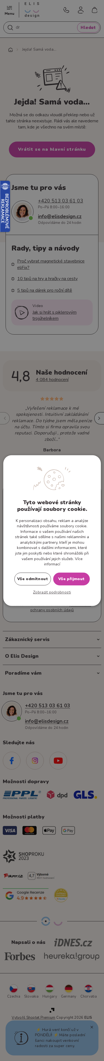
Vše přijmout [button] (71, 579)
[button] (52, 592)
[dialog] (52, 530)
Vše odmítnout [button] (32, 579)
